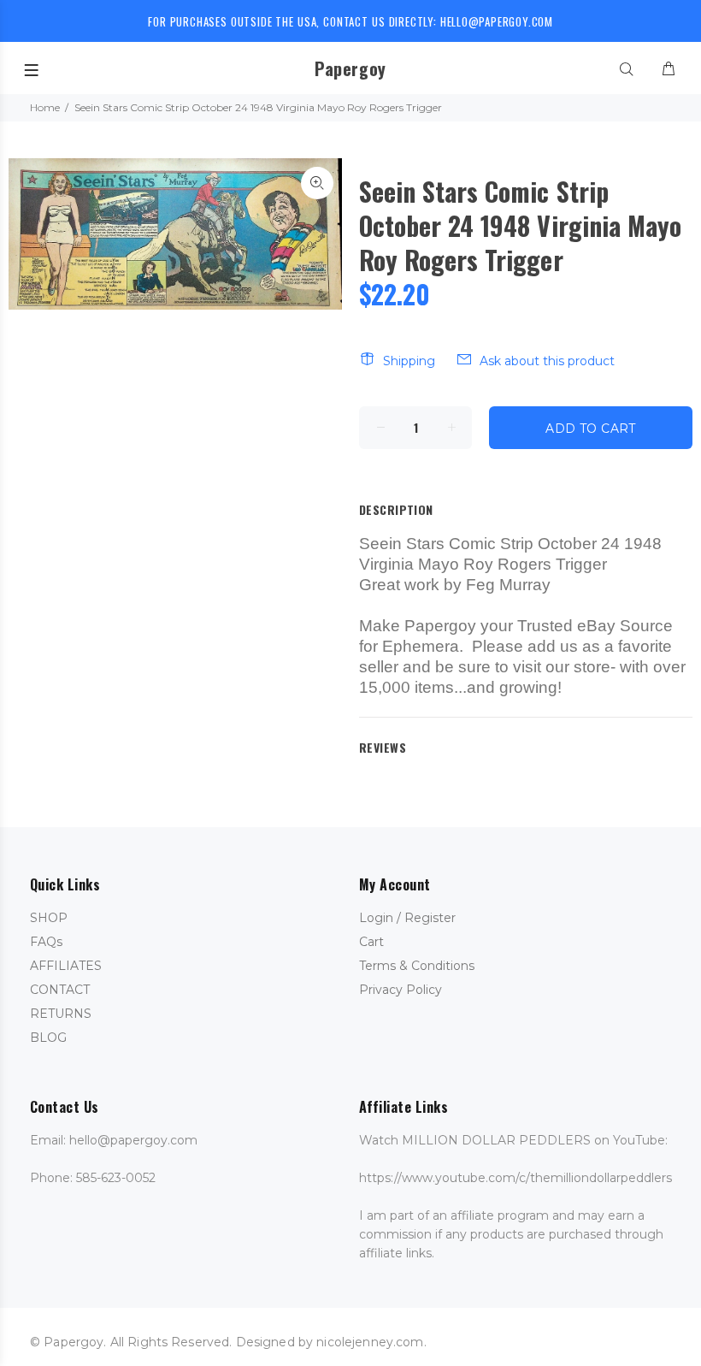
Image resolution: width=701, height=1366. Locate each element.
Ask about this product (547, 361)
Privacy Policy (400, 989)
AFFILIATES (66, 965)
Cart (371, 941)
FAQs (46, 941)
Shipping (409, 361)
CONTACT (60, 989)
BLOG (48, 1037)
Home (45, 107)
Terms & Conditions (416, 965)
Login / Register (407, 917)
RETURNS (60, 1013)
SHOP (49, 917)
